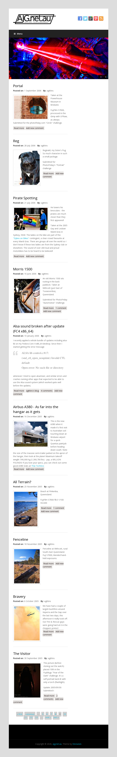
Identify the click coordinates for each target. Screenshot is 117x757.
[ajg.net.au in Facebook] (80, 18)
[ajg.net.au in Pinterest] (96, 18)
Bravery (19, 596)
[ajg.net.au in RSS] (101, 18)
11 (26, 717)
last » (56, 717)
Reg (16, 140)
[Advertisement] (87, 97)
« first (19, 714)
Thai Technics (37, 465)
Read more (19, 128)
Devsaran (76, 744)
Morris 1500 (22, 269)
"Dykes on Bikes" (21, 238)
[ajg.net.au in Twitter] (85, 18)
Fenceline (20, 539)
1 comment (61, 308)
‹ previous (29, 714)
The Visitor (21, 653)
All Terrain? (22, 481)
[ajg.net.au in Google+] (90, 18)
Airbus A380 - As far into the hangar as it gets (35, 409)
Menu (20, 33)
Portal (18, 85)
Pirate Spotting (25, 198)
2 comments (50, 697)
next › (48, 717)
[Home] (58, 19)
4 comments (47, 390)
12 (31, 717)
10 (65, 714)
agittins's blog (32, 390)
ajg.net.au (57, 744)
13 (36, 717)
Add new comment (35, 128)
